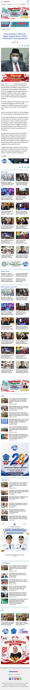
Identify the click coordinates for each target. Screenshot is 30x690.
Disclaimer (11, 685)
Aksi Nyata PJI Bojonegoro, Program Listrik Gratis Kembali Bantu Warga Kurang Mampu (18, 505)
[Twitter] (13, 679)
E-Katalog (17, 674)
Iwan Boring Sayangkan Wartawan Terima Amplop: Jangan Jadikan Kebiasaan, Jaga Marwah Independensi (7, 213)
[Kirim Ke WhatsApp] (28, 46)
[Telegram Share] (25, 46)
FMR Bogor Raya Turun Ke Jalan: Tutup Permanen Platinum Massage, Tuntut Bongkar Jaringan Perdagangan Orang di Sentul (19, 421)
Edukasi (15, 41)
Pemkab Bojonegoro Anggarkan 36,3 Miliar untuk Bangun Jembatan (18, 497)
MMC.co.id (10, 674)
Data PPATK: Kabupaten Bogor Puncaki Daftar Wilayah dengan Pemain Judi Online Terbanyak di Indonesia (7, 198)
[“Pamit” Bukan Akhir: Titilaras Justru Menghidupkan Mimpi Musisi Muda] (22, 235)
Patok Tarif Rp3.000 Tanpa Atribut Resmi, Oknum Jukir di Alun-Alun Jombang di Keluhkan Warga (17, 588)
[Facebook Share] (19, 46)
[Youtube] (18, 679)
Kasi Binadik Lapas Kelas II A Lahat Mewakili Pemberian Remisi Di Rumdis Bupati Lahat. (18, 581)
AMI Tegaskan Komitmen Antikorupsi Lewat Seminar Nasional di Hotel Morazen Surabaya (7, 242)
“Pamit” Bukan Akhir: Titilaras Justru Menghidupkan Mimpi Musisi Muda (21, 242)
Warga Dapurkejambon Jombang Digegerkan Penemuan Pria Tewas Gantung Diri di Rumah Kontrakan (17, 594)
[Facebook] (10, 679)
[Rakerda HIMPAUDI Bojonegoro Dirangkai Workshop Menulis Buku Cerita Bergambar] (4, 511)
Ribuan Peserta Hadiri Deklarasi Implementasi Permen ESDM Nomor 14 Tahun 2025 (22, 213)
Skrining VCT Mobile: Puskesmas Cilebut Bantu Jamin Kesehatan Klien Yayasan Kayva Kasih (7, 184)
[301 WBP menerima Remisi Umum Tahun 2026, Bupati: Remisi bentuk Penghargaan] (4, 575)
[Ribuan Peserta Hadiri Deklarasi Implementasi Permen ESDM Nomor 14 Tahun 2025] (22, 206)
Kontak (26, 683)
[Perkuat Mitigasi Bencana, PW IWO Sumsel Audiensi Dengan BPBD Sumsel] (7, 220)
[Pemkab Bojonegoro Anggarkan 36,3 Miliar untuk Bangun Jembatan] (4, 498)
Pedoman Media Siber (18, 683)
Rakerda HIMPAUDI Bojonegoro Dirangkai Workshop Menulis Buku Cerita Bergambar (17, 511)
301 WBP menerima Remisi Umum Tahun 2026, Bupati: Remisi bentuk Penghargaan (17, 575)
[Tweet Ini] (22, 46)
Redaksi (6, 685)
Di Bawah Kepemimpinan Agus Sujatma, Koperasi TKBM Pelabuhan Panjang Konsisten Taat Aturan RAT (22, 256)
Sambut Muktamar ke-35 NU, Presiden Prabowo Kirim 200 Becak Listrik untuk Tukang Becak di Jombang (18, 408)
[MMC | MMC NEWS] (7, 1)
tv (21, 674)
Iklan (10, 683)
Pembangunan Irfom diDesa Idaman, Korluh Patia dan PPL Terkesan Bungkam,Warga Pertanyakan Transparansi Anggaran (18, 601)
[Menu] (2, 1)
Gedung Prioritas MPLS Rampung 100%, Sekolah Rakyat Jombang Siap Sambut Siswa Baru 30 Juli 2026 (19, 492)
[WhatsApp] (20, 679)
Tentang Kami (5, 683)
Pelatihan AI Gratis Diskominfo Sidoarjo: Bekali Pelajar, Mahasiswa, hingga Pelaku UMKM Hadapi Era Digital (22, 198)
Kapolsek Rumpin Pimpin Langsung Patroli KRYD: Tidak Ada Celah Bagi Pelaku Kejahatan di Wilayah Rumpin (22, 184)
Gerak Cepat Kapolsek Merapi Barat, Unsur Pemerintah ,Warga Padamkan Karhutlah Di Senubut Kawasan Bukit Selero (18, 428)
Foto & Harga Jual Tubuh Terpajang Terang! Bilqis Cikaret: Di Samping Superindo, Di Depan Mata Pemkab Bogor (18, 400)
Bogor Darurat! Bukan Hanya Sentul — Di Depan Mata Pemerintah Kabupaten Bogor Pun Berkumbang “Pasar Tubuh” (19, 414)
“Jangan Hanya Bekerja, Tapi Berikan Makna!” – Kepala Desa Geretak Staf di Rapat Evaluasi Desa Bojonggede (7, 256)
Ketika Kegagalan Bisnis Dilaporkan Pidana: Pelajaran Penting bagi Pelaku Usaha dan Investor (22, 227)
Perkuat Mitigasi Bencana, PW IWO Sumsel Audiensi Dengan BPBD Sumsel (7, 227)
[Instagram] (15, 679)
